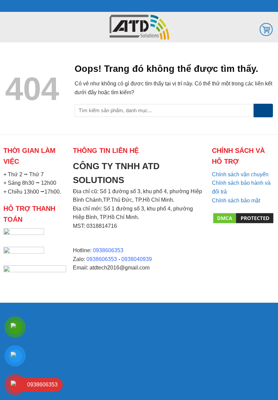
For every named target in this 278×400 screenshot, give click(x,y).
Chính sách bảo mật (236, 200)
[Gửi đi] (263, 110)
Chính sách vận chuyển (240, 174)
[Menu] (9, 27)
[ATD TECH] (139, 27)
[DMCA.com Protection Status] (243, 218)
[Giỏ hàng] (266, 29)
